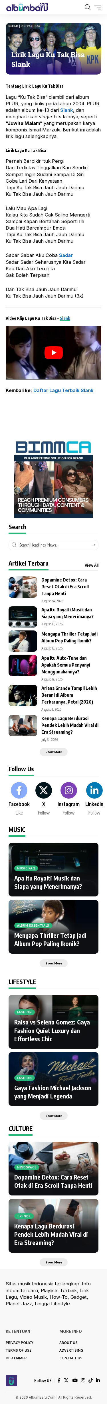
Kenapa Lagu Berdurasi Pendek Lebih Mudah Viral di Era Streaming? (69, 725)
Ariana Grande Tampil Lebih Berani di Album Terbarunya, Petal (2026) (69, 695)
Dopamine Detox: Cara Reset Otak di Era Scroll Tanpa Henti (65, 586)
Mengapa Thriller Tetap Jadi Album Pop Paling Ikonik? (50, 939)
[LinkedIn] (94, 799)
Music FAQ (26, 868)
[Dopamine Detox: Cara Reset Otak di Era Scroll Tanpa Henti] (23, 587)
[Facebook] (19, 799)
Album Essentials (33, 925)
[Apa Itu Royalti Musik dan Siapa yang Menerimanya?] (23, 617)
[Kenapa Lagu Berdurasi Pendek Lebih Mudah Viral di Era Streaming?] (23, 725)
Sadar (66, 255)
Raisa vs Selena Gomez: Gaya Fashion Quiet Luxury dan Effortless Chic (52, 1030)
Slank (65, 318)
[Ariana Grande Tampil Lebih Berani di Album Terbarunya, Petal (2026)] (23, 695)
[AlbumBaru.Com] (27, 7)
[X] (43, 799)
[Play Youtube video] (53, 352)
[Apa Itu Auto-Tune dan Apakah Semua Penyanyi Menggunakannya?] (23, 665)
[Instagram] (69, 799)
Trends (24, 1216)
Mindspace (26, 1167)
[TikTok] (90, 1380)
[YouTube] (75, 1380)
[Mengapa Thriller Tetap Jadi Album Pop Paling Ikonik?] (23, 641)
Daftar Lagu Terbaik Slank (63, 390)
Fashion (24, 1012)
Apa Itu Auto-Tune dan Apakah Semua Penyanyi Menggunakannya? (65, 665)
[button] (87, 7)
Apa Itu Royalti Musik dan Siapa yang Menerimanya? (48, 882)
